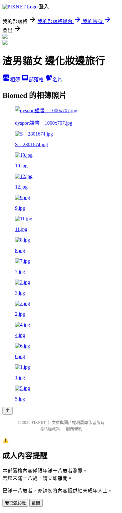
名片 (58, 79)
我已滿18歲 (15, 503)
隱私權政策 (50, 428)
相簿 (15, 79)
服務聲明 (74, 428)
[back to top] (8, 411)
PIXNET (39, 422)
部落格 (37, 79)
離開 (36, 503)
